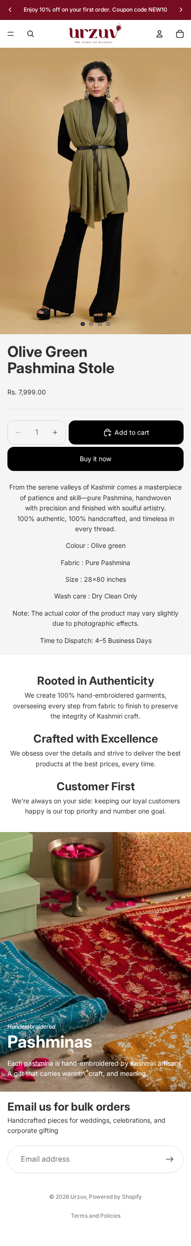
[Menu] (10, 33)
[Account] (159, 34)
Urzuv (78, 1196)
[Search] (30, 34)
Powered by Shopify (115, 1196)
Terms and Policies (96, 1215)
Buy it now (95, 459)
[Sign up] (169, 1159)
